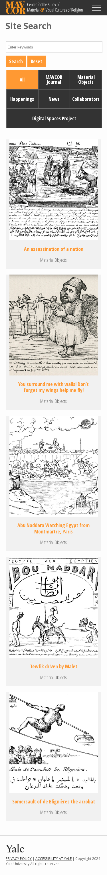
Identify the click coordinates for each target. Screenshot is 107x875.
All (22, 79)
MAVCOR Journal (54, 79)
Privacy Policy (19, 858)
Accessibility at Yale (53, 858)
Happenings (22, 99)
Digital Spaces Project (54, 118)
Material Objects (86, 79)
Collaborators (86, 99)
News (54, 99)
